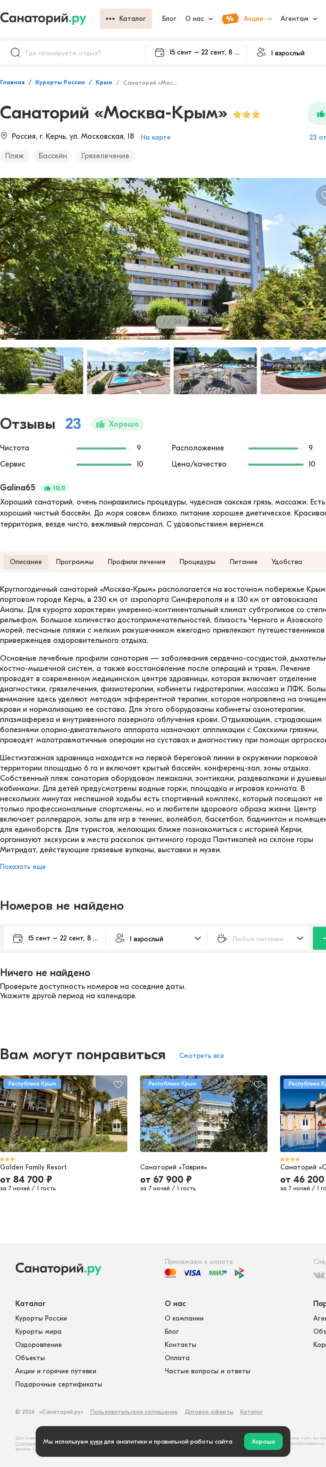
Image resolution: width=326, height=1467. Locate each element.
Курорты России (60, 82)
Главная (12, 82)
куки (96, 1441)
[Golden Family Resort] (63, 1113)
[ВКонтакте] (319, 1275)
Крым (104, 82)
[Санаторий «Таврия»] (203, 1113)
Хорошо (263, 1441)
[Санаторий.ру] (50, 18)
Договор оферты (209, 1411)
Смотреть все (201, 1056)
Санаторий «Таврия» (173, 1167)
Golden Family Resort (33, 1167)
